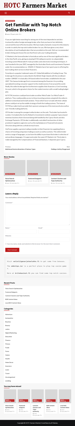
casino (7, 329)
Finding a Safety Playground (60, 148)
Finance (7, 340)
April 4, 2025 (15, 34)
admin (8, 34)
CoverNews (45, 423)
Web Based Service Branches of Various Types (20, 148)
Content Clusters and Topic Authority (58, 180)
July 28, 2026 (36, 181)
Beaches (8, 322)
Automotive (9, 318)
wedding (8, 381)
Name (7, 228)
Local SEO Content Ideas (13, 303)
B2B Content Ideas (11, 299)
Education (8, 336)
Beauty (7, 325)
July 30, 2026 (14, 183)
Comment (9, 202)
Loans (7, 370)
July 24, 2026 (59, 183)
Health (7, 359)
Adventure (8, 314)
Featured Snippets (34, 179)
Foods (7, 347)
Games (7, 355)
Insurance (8, 366)
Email (40, 228)
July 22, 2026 (50, 411)
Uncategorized (10, 377)
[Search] (69, 12)
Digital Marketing (10, 20)
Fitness (7, 344)
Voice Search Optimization (10, 180)
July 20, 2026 (64, 411)
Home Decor (9, 362)
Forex (7, 351)
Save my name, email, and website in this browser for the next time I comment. (33, 244)
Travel (7, 373)
